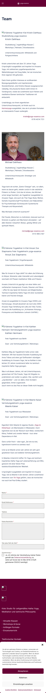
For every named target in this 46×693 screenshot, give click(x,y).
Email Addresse (8, 502)
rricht (14, 630)
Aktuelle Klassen (10, 621)
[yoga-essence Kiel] (23, 3)
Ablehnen (23, 677)
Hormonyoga (7, 108)
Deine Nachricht (8, 521)
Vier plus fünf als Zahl (10, 543)
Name (4, 493)
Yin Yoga (16, 478)
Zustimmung (7, 553)
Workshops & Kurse (11, 624)
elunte (9, 630)
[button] (42, 645)
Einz (5, 630)
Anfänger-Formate (11, 627)
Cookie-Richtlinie (11, 690)
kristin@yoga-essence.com (33, 116)
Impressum (37, 690)
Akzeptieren (23, 671)
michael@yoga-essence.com (33, 231)
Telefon (4, 512)
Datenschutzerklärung (25, 690)
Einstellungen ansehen (23, 684)
